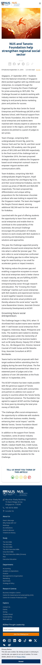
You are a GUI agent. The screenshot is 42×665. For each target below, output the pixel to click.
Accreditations (8, 528)
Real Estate (6, 581)
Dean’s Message (8, 520)
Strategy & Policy (8, 583)
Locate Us (9, 511)
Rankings (6, 525)
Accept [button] (21, 661)
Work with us (7, 619)
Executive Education (10, 559)
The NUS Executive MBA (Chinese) (14, 554)
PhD (4, 557)
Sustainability (7, 617)
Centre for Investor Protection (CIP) (15, 597)
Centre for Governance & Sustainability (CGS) (18, 595)
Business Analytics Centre (11, 593)
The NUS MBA (7, 547)
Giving (5, 612)
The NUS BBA (7, 542)
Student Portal (8, 614)
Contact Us (6, 607)
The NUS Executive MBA (11, 549)
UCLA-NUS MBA (8, 552)
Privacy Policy (21, 657)
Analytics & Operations (10, 571)
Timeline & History (9, 533)
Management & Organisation (13, 576)
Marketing (6, 578)
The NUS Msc (7, 544)
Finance (5, 573)
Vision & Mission (8, 530)
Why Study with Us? (9, 523)
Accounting (7, 569)
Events (38, 70)
